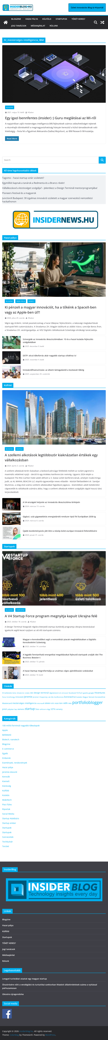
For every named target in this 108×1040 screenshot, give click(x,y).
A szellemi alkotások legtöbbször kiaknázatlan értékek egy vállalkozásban (51, 457)
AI (3, 693)
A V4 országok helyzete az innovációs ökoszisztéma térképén (51, 502)
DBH (31, 693)
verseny (59, 709)
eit (60, 693)
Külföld (46, 19)
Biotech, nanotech (10, 739)
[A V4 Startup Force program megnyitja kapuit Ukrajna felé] (54, 578)
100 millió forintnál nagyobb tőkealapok (21, 725)
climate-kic (20, 693)
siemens (20, 709)
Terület (5, 846)
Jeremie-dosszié (9, 772)
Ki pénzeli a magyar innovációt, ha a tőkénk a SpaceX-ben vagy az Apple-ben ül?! (50, 310)
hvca (4, 697)
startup (30, 709)
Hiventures (99, 692)
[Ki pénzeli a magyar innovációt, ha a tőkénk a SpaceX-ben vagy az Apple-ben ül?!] (54, 269)
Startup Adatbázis (10, 818)
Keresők (6, 776)
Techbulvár (7, 841)
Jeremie (28, 696)
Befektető (6, 734)
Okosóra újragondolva (13, 994)
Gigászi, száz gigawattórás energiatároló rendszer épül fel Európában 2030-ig (59, 516)
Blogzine (16, 19)
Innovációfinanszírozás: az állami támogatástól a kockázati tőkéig (53, 370)
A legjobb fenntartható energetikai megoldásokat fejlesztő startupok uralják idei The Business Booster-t (63, 656)
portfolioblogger (87, 702)
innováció (19, 697)
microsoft (40, 703)
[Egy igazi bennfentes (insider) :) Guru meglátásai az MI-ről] (54, 74)
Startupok (61, 19)
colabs (27, 693)
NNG (70, 703)
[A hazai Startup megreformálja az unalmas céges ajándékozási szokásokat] (11, 673)
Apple (5, 730)
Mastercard (7, 703)
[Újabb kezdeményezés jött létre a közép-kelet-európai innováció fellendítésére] (11, 533)
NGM (57, 703)
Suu (37, 709)
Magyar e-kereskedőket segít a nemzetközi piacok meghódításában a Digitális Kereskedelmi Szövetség (59, 641)
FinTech (79, 693)
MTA (52, 703)
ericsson (65, 693)
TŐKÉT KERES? (78, 19)
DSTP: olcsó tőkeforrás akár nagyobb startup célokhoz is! (49, 355)
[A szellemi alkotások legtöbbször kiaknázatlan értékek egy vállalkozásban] (54, 417)
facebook (72, 693)
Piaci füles (7, 804)
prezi (4, 709)
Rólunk (54, 25)
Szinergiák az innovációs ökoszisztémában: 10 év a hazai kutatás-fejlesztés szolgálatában (58, 341)
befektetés (8, 693)
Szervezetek (7, 837)
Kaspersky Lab (45, 697)
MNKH (48, 703)
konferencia (59, 697)
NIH (61, 703)
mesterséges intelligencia (24, 703)
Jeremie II (36, 697)
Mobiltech (7, 800)
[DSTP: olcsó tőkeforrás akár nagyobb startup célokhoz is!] (11, 357)
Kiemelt (31, 301)
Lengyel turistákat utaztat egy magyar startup (24, 978)
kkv (52, 697)
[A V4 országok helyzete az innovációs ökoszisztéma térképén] (11, 504)
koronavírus (70, 696)
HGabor (31, 112)
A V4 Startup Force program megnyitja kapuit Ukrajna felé (51, 616)
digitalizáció (54, 693)
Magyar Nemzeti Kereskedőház (94, 697)
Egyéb (5, 753)
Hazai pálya (31, 19)
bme (14, 693)
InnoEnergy (10, 697)
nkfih (65, 703)
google (91, 693)
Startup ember (9, 823)
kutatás (79, 697)
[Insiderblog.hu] (5, 22)
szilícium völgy (45, 709)
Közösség (6, 786)
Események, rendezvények (14, 762)
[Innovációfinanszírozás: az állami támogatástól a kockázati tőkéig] (11, 372)
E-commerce (8, 748)
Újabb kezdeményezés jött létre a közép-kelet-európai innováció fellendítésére (60, 531)
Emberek (6, 758)
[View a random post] (102, 22)
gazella (85, 693)
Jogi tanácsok (18, 25)
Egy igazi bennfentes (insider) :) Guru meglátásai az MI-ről (50, 118)
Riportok (6, 809)
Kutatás (5, 795)
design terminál (41, 692)
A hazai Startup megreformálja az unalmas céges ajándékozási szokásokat (58, 670)
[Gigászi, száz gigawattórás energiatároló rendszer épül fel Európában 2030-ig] (11, 518)
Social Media (8, 813)
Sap (15, 709)
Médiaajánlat (38, 25)
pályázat (11, 709)
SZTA (53, 709)
